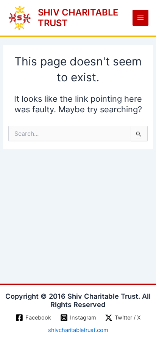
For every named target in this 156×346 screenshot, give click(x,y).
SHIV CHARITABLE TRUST (78, 17)
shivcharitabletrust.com (78, 330)
